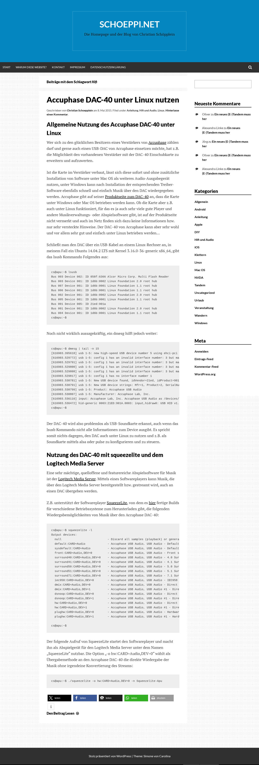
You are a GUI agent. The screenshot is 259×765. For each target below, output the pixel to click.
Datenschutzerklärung (108, 67)
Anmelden (201, 351)
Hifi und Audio (148, 110)
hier (152, 502)
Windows (201, 323)
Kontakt (58, 67)
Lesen (63, 713)
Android (200, 209)
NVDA (199, 277)
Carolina (164, 756)
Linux (161, 110)
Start (6, 67)
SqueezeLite (117, 502)
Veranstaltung (204, 308)
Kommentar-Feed (206, 366)
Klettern (200, 255)
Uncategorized (205, 292)
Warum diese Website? (31, 67)
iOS (197, 247)
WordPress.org (205, 374)
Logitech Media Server (77, 478)
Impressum (77, 67)
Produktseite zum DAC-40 (127, 196)
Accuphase (157, 142)
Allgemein (201, 201)
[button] (59, 698)
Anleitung (132, 110)
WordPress (123, 756)
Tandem (200, 285)
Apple (198, 224)
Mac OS (200, 270)
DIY (197, 232)
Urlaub (199, 300)
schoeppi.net (130, 24)
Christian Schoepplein (80, 110)
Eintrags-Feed (204, 359)
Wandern (201, 315)
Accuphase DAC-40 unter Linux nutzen (113, 99)
